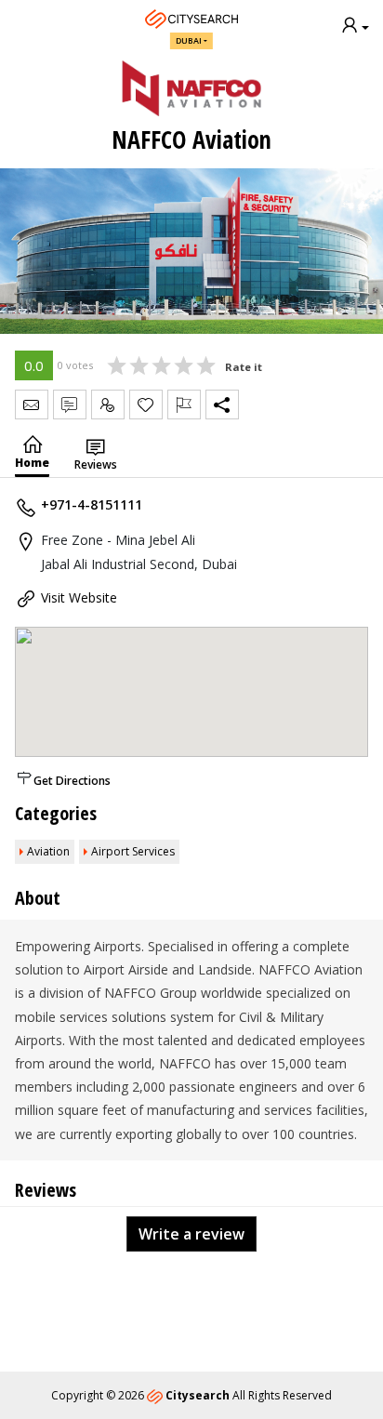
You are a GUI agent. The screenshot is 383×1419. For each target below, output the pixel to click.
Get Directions (72, 781)
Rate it (243, 367)
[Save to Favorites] (146, 404)
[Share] (222, 404)
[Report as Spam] (184, 404)
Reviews (95, 464)
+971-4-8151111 (91, 504)
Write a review (191, 1234)
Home (32, 463)
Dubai (189, 40)
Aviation (48, 851)
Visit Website (79, 597)
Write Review (69, 404)
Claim (108, 404)
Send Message (31, 404)
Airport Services (133, 851)
